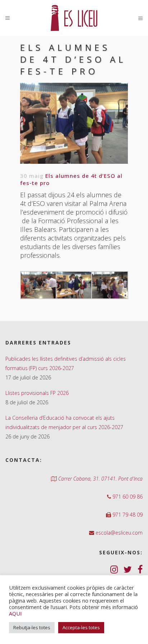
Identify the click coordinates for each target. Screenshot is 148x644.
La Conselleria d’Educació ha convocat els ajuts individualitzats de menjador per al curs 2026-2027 (64, 422)
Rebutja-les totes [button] (31, 627)
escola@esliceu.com (118, 532)
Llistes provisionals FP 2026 (37, 392)
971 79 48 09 (127, 514)
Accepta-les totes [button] (81, 627)
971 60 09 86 (127, 496)
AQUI (15, 613)
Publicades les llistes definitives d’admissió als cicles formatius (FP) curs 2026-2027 (65, 363)
